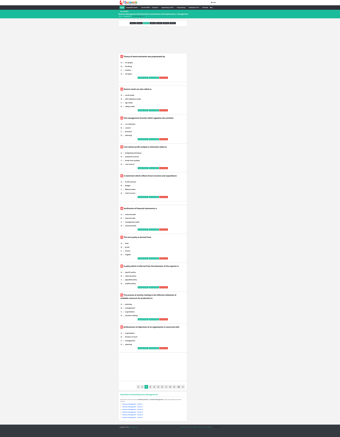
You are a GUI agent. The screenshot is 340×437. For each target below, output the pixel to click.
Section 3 (146, 23)
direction (128, 132)
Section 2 (139, 23)
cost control (129, 164)
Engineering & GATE (167, 7)
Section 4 (153, 23)
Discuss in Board (154, 77)
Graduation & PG (194, 7)
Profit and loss (130, 182)
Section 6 (166, 23)
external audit (130, 214)
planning (128, 135)
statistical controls (132, 157)
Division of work (131, 337)
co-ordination (130, 124)
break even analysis (132, 160)
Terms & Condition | (192, 427)
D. (121, 74)
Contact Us (209, 427)
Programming (181, 7)
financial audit (130, 226)
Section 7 (172, 23)
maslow (128, 70)
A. (121, 63)
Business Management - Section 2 (133, 407)
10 (178, 387)
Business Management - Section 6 (133, 415)
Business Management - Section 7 (133, 417)
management (130, 308)
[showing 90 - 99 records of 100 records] (138, 387)
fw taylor (128, 74)
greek (127, 247)
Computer (155, 7)
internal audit (130, 218)
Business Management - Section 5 (133, 412)
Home (122, 7)
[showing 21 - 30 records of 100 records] (183, 387)
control (128, 128)
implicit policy (130, 283)
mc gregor (129, 63)
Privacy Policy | (202, 427)
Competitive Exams (132, 7)
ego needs (129, 103)
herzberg (128, 66)
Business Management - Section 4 (133, 409)
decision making (131, 315)
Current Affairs (145, 7)
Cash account (130, 193)
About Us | (183, 427)
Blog (211, 7)
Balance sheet (130, 189)
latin (127, 243)
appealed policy (131, 280)
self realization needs (133, 99)
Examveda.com (133, 427)
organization (130, 312)
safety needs (130, 106)
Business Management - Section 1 (133, 404)
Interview (205, 7)
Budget (127, 186)
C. (121, 70)
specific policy (130, 272)
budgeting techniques (133, 153)
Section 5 (159, 23)
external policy (130, 276)
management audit (132, 222)
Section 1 (133, 23)
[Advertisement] (152, 39)
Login (214, 2)
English (128, 255)
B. (121, 66)
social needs (129, 95)
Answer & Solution (143, 77)
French (127, 251)
